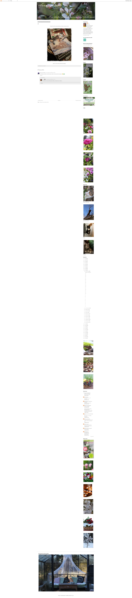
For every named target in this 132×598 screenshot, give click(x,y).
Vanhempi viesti (78, 100)
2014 (85, 328)
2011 (85, 332)
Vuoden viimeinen (88, 272)
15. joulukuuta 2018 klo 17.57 (50, 79)
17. (85, 283)
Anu (43, 79)
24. (85, 273)
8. (85, 296)
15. (85, 286)
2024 (85, 261)
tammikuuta (87, 322)
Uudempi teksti (40, 100)
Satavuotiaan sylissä (88, 428)
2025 (85, 260)
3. (85, 303)
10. (85, 293)
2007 (85, 338)
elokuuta (86, 312)
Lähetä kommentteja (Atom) (44, 102)
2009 (85, 335)
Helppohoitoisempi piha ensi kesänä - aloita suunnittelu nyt (88, 420)
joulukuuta (87, 271)
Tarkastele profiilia (86, 35)
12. (85, 290)
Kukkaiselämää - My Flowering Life (87, 409)
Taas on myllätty (86, 406)
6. (85, 299)
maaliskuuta (87, 319)
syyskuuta (87, 310)
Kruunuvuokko (42, 72)
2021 (85, 265)
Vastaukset (43, 77)
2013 (85, 329)
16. (85, 285)
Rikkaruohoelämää (87, 405)
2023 (85, 262)
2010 (85, 333)
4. (85, 302)
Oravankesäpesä (87, 392)
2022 (85, 264)
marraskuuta (87, 308)
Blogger (72, 595)
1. (85, 306)
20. (85, 279)
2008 (85, 336)
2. (85, 304)
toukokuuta (87, 316)
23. (85, 275)
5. (85, 300)
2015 (85, 326)
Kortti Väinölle (86, 429)
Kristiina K (86, 397)
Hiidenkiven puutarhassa (86, 432)
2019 (85, 268)
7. (85, 297)
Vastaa (41, 75)
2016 (85, 325)
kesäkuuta (87, 315)
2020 (85, 267)
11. (85, 292)
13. (85, 289)
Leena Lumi (86, 424)
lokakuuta (87, 309)
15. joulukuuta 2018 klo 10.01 (50, 72)
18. (85, 282)
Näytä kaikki (92, 436)
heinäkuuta (87, 313)
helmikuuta (87, 320)
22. (85, 276)
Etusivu (59, 100)
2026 (85, 258)
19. (85, 280)
